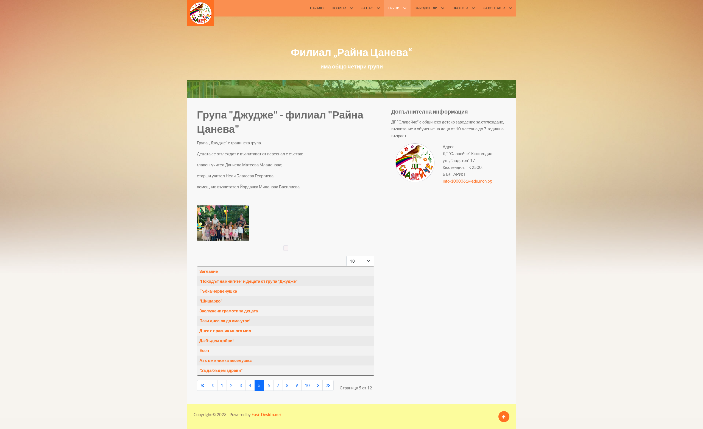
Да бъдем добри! (216, 340)
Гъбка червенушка (218, 291)
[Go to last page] (328, 385)
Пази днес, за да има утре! (224, 320)
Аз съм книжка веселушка (225, 360)
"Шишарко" (210, 301)
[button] (223, 223)
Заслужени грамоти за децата (228, 311)
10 (307, 385)
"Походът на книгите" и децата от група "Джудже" (248, 281)
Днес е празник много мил (225, 330)
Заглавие (208, 271)
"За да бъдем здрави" (220, 370)
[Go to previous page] (212, 385)
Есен (204, 350)
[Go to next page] (318, 385)
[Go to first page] (202, 385)
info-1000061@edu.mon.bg (467, 181)
